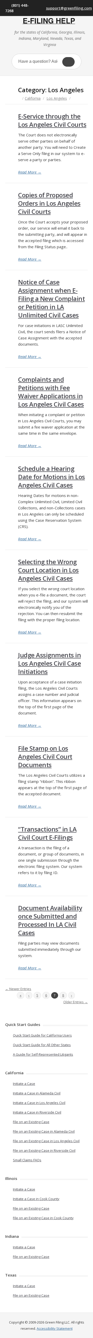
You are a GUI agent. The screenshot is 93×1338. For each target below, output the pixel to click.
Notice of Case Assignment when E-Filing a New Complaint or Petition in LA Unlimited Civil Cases (51, 298)
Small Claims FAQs (27, 1160)
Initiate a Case (24, 1083)
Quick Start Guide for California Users (42, 1035)
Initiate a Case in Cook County (36, 1198)
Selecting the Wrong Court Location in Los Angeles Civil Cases (48, 569)
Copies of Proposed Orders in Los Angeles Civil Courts (49, 203)
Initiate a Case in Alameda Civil (36, 1093)
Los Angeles (57, 98)
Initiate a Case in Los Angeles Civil (39, 1102)
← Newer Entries (18, 988)
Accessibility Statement (55, 1328)
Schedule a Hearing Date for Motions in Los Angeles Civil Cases (51, 476)
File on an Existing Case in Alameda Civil (44, 1131)
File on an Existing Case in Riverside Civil (44, 1150)
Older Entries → (75, 1002)
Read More (29, 172)
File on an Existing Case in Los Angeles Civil (46, 1141)
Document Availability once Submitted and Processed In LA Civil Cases (50, 920)
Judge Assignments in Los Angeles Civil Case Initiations (49, 663)
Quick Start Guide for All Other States (42, 1045)
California (33, 98)
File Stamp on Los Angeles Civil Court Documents (45, 756)
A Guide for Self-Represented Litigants (43, 1054)
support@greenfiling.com (67, 8)
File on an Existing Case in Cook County (43, 1218)
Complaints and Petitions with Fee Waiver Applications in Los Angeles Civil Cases (51, 391)
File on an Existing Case (31, 1121)
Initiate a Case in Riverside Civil (37, 1112)
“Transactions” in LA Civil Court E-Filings (47, 833)
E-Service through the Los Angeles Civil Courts (52, 120)
